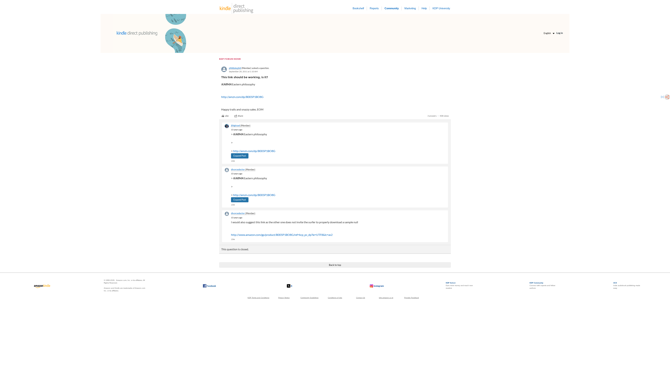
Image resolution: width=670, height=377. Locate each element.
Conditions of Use (335, 298)
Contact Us (360, 298)
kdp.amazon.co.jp (386, 298)
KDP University (441, 8)
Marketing (410, 8)
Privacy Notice (284, 298)
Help (424, 8)
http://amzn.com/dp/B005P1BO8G (242, 96)
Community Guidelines (309, 298)
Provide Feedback (411, 298)
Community (392, 8)
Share (240, 115)
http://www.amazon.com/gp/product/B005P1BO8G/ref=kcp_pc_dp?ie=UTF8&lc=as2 (282, 234)
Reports (374, 8)
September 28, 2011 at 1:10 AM (243, 71)
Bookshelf (358, 8)
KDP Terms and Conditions (258, 298)
